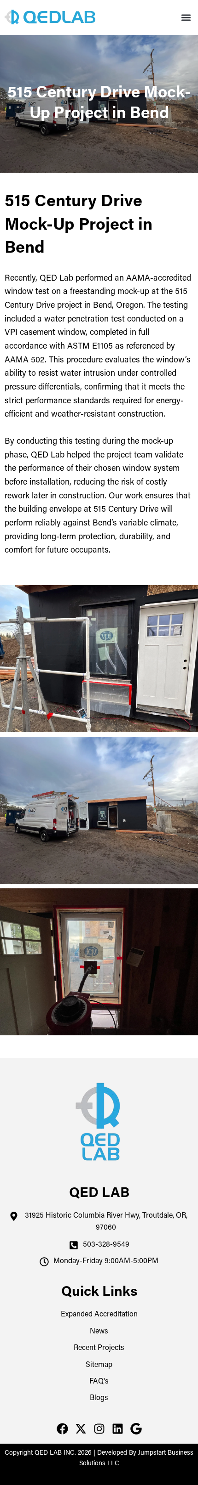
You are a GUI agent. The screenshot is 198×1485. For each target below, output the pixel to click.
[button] (185, 17)
